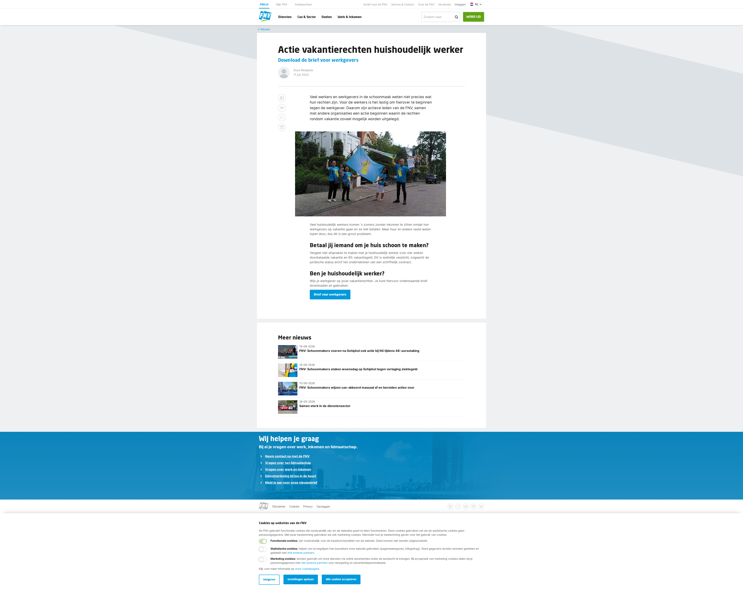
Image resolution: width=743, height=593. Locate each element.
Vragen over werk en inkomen (288, 469)
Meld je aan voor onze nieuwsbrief (291, 482)
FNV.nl (264, 4)
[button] (476, 4)
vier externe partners (314, 562)
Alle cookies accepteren (341, 579)
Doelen (327, 17)
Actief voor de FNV (375, 4)
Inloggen (460, 4)
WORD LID (473, 16)
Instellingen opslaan (301, 579)
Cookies (294, 506)
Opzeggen (323, 506)
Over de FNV (426, 4)
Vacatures (444, 4)
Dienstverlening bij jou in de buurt (290, 476)
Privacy (308, 506)
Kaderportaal (303, 4)
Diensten (285, 17)
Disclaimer (278, 506)
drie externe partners (300, 552)
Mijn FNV (281, 4)
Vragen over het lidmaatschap (288, 463)
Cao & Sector (306, 17)
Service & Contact (402, 4)
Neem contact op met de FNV (287, 456)
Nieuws (265, 29)
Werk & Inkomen (350, 17)
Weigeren (269, 579)
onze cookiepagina (307, 568)
